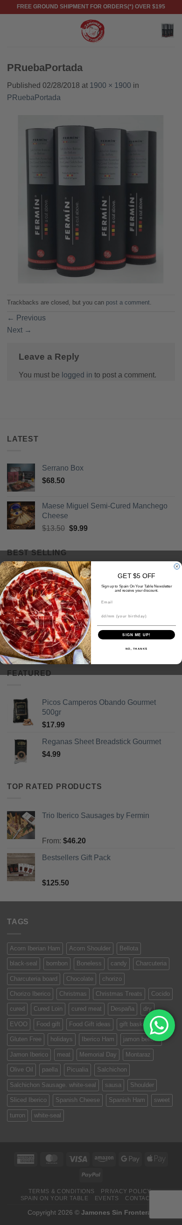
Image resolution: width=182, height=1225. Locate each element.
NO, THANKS (137, 648)
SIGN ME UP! (136, 634)
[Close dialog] (177, 566)
